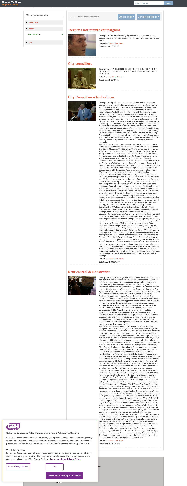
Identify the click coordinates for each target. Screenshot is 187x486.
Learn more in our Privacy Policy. (65, 459)
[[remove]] (39, 34)
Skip (55, 467)
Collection (33, 22)
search (169, 3)
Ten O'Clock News (116, 43)
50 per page (125, 16)
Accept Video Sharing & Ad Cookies (64, 475)
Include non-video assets (89, 17)
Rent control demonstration (89, 272)
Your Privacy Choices (18, 467)
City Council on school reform (91, 97)
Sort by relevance (147, 16)
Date (30, 42)
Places (31, 29)
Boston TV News (11, 3)
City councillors (80, 64)
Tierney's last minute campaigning (94, 30)
